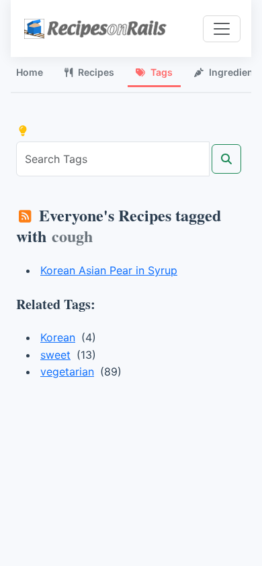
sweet (55, 354)
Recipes (96, 72)
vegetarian (67, 371)
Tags (161, 72)
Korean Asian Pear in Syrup (108, 270)
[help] (23, 130)
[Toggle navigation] (222, 28)
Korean (57, 337)
